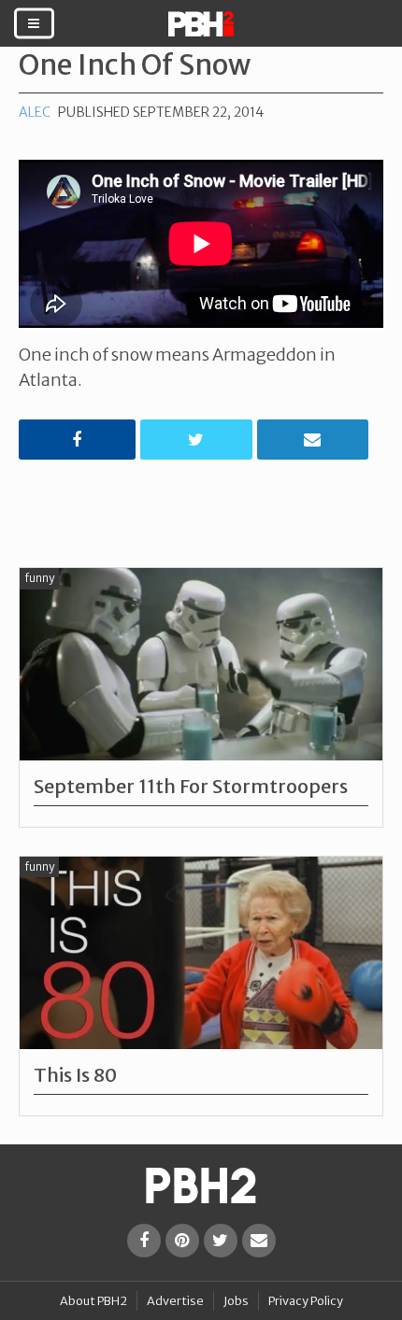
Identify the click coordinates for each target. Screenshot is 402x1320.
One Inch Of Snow (135, 64)
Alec (34, 112)
